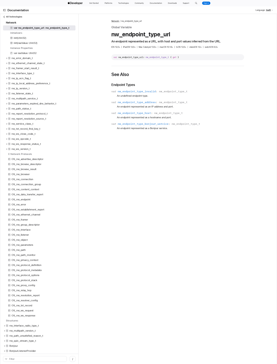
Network (115, 21)
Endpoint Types (123, 85)
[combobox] (36, 359)
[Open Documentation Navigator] (4, 10)
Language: (260, 10)
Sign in (206, 3)
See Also (120, 74)
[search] (35, 359)
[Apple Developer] (76, 3)
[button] (196, 3)
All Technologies (14, 17)
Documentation (18, 10)
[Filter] (36, 359)
